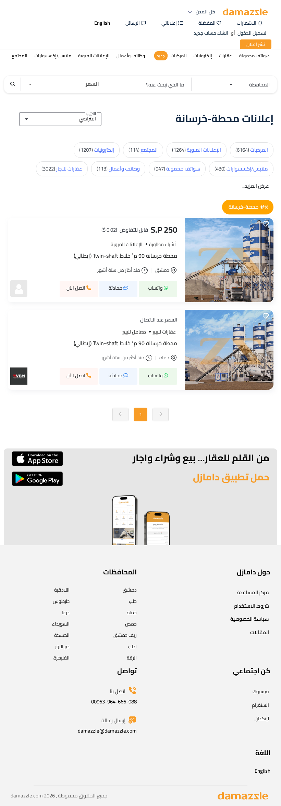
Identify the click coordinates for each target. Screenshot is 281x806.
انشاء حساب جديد (211, 32)
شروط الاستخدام (251, 606)
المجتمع (143, 150)
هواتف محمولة (177, 169)
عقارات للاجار (61, 169)
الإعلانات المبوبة (196, 150)
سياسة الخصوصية (249, 619)
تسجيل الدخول (251, 32)
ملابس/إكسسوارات (241, 169)
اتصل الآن (76, 287)
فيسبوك (261, 691)
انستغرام (260, 705)
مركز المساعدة (253, 592)
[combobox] (60, 118)
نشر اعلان (255, 44)
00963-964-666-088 (114, 701)
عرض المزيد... (255, 186)
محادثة (116, 287)
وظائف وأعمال (118, 169)
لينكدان (262, 718)
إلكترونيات (96, 150)
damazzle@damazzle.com (107, 731)
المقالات (259, 632)
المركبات (251, 150)
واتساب (156, 287)
